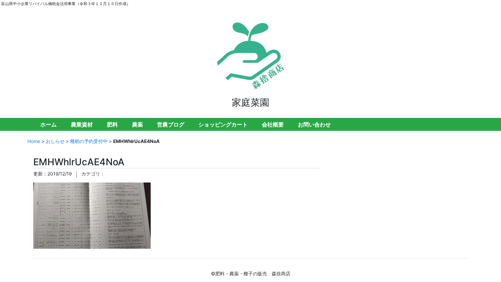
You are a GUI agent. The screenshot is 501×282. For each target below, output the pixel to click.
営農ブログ (170, 124)
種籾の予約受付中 (89, 141)
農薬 (137, 124)
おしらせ (55, 141)
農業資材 (82, 124)
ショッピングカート (223, 124)
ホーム (48, 124)
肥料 (112, 124)
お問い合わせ (314, 124)
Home (33, 141)
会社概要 (273, 124)
